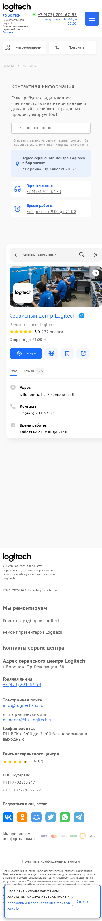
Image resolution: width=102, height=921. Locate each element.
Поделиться (8, 817)
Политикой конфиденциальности (63, 144)
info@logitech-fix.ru (23, 705)
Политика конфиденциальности (51, 861)
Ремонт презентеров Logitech (32, 632)
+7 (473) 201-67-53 (57, 14)
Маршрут (30, 353)
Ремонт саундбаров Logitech (31, 620)
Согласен (85, 901)
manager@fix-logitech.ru (27, 719)
